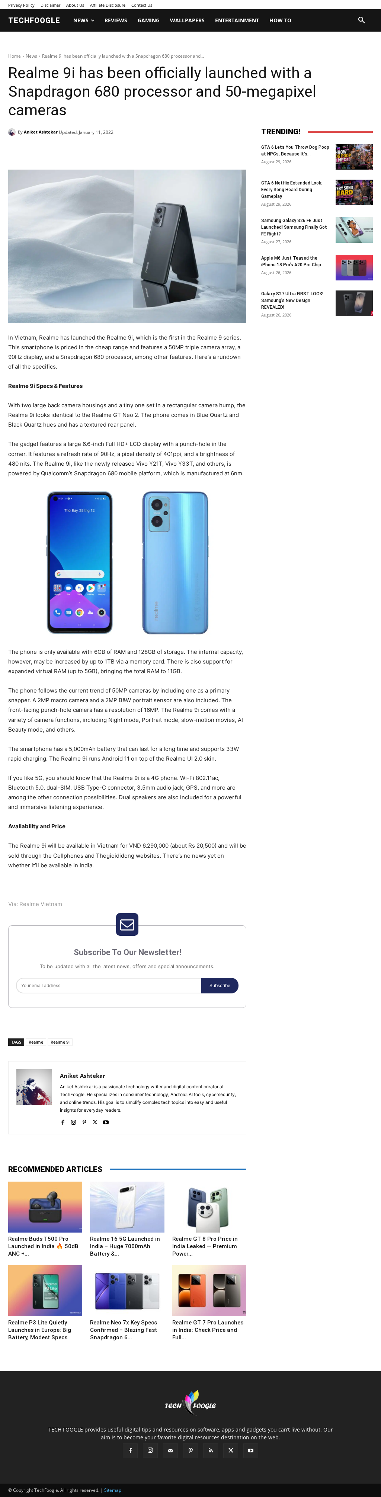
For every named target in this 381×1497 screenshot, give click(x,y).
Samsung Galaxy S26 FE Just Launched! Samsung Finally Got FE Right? (294, 227)
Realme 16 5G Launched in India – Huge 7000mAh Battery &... (125, 1246)
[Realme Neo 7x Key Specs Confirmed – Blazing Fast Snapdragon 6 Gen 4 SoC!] (127, 1290)
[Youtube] (106, 1121)
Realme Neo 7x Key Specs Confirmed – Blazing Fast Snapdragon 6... (123, 1330)
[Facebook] (59, 151)
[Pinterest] (93, 151)
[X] (76, 151)
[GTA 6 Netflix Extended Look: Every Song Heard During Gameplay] (354, 192)
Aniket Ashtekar (41, 132)
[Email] (128, 151)
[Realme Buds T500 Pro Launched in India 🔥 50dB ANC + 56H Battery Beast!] (45, 1207)
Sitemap (112, 1490)
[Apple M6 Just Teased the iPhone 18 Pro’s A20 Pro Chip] (354, 267)
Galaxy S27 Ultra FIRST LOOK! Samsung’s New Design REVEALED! (292, 300)
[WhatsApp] (110, 151)
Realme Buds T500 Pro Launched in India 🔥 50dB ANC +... (43, 1246)
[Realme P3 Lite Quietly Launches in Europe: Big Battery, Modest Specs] (45, 1290)
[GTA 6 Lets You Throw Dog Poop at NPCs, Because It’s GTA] (354, 157)
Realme (36, 1042)
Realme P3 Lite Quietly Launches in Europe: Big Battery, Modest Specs (39, 1330)
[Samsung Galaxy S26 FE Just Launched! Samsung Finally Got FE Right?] (354, 230)
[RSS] (210, 1450)
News (31, 56)
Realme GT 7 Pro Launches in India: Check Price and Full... (207, 1330)
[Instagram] (73, 1121)
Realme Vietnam (40, 903)
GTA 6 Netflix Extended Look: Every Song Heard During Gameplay (291, 189)
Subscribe (219, 985)
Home (14, 56)
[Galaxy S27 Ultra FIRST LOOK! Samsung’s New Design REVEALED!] (354, 303)
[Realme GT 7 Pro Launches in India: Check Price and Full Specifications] (209, 1290)
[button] (361, 20)
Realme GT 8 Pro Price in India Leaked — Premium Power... (205, 1246)
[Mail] (170, 1450)
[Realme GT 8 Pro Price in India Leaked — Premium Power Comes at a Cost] (209, 1207)
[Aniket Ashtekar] (13, 132)
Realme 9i (60, 1042)
